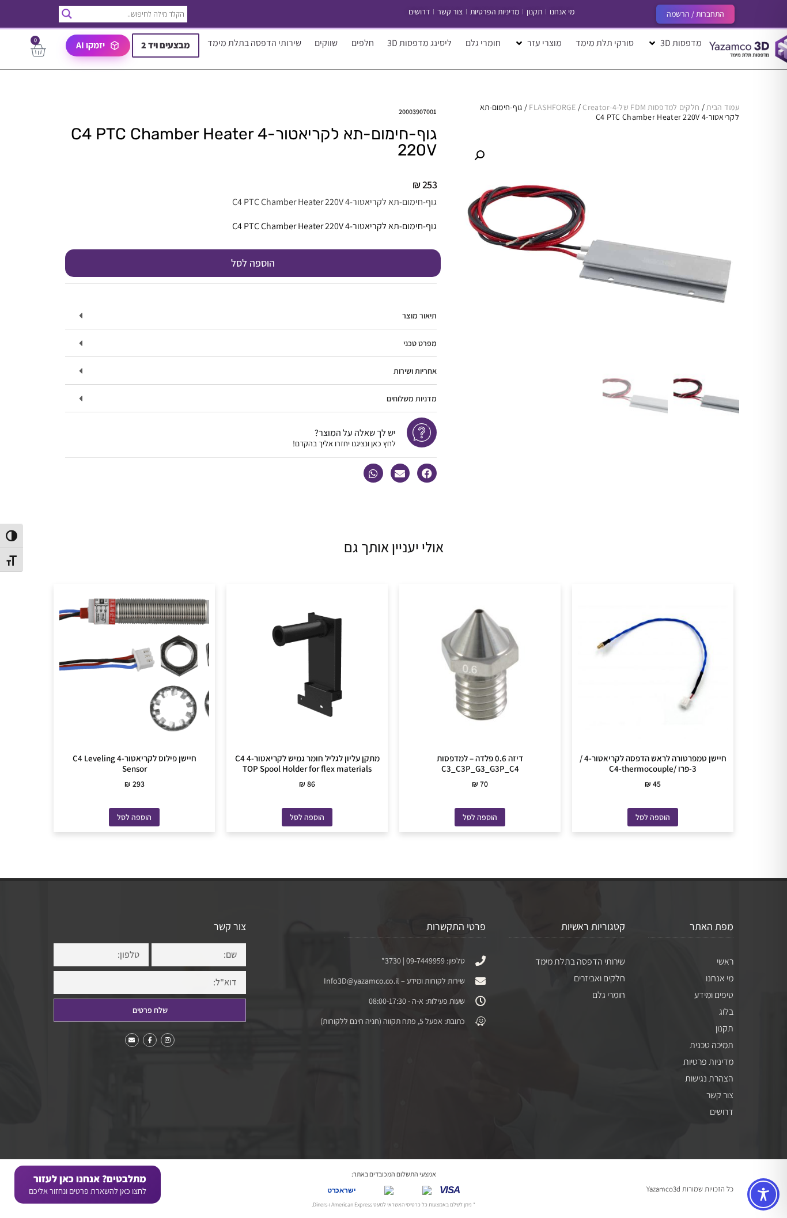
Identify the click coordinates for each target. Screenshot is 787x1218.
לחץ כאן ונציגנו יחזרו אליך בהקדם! (344, 443)
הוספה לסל (253, 263)
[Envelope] (132, 1040)
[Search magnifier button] (67, 14)
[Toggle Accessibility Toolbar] (763, 1194)
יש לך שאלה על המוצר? (355, 433)
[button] (674, 43)
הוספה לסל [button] (652, 817)
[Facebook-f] (150, 1040)
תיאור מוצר (419, 315)
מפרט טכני (420, 343)
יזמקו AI (90, 45)
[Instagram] (168, 1040)
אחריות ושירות (415, 371)
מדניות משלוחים (412, 398)
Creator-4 (599, 107)
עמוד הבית (722, 107)
